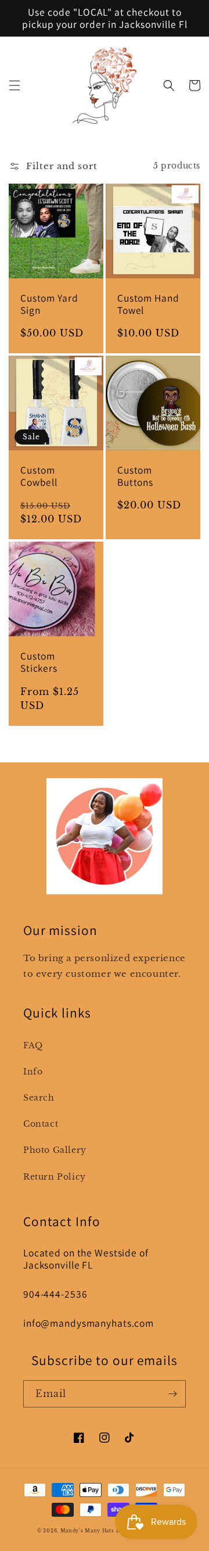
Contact (40, 1124)
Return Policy (54, 1177)
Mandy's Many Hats (87, 1531)
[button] (14, 85)
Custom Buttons (135, 476)
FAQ (33, 1045)
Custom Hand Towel (148, 304)
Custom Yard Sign (49, 304)
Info (32, 1071)
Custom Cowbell (38, 476)
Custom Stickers (38, 662)
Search (39, 1097)
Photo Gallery (55, 1150)
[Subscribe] (172, 1393)
